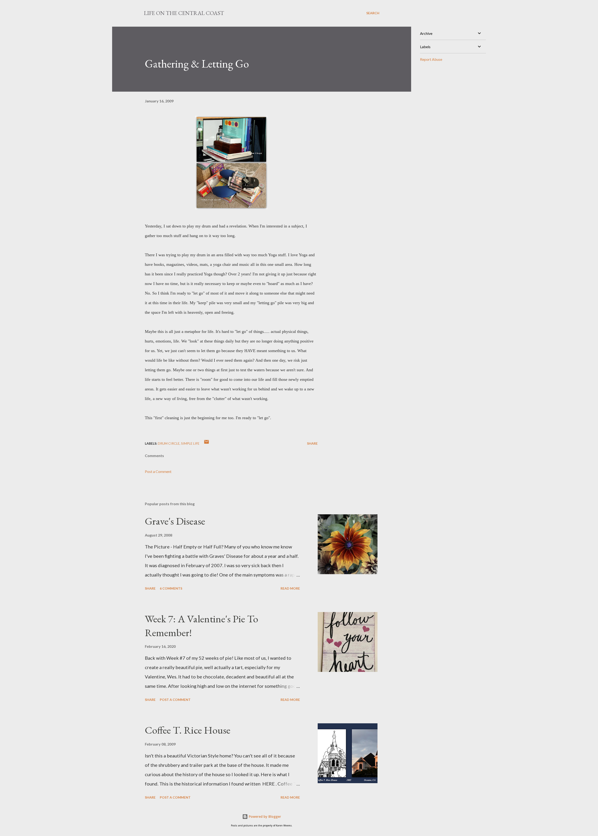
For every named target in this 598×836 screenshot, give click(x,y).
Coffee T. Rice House (187, 730)
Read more (290, 588)
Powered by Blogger (264, 816)
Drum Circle (169, 443)
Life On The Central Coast (184, 13)
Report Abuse (431, 59)
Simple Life (190, 443)
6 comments (171, 588)
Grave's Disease (175, 521)
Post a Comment (158, 471)
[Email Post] (206, 443)
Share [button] (312, 443)
